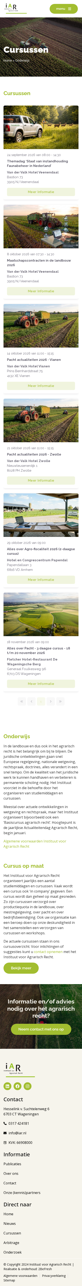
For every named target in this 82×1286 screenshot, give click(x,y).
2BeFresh (44, 1269)
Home (7, 60)
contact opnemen (48, 951)
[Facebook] (17, 1086)
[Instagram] (27, 1086)
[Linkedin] (7, 1086)
